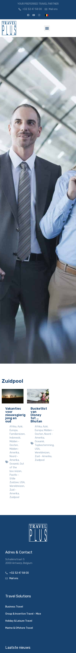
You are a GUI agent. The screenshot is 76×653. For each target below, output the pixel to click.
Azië (19, 426)
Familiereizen (17, 434)
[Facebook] (28, 15)
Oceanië (14, 463)
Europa (13, 430)
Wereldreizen (17, 486)
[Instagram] (39, 15)
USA (22, 482)
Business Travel (14, 606)
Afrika (13, 426)
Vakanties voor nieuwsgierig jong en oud (15, 415)
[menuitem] (46, 15)
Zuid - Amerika (43, 456)
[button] (47, 28)
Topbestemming (44, 445)
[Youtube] (33, 15)
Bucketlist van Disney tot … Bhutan (39, 415)
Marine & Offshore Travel (19, 627)
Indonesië (15, 437)
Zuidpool (14, 497)
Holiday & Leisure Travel (18, 620)
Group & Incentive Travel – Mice (23, 613)
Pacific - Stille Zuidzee (14, 478)
